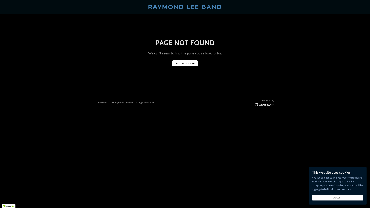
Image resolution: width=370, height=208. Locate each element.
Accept (337, 197)
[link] (185, 8)
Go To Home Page (185, 63)
